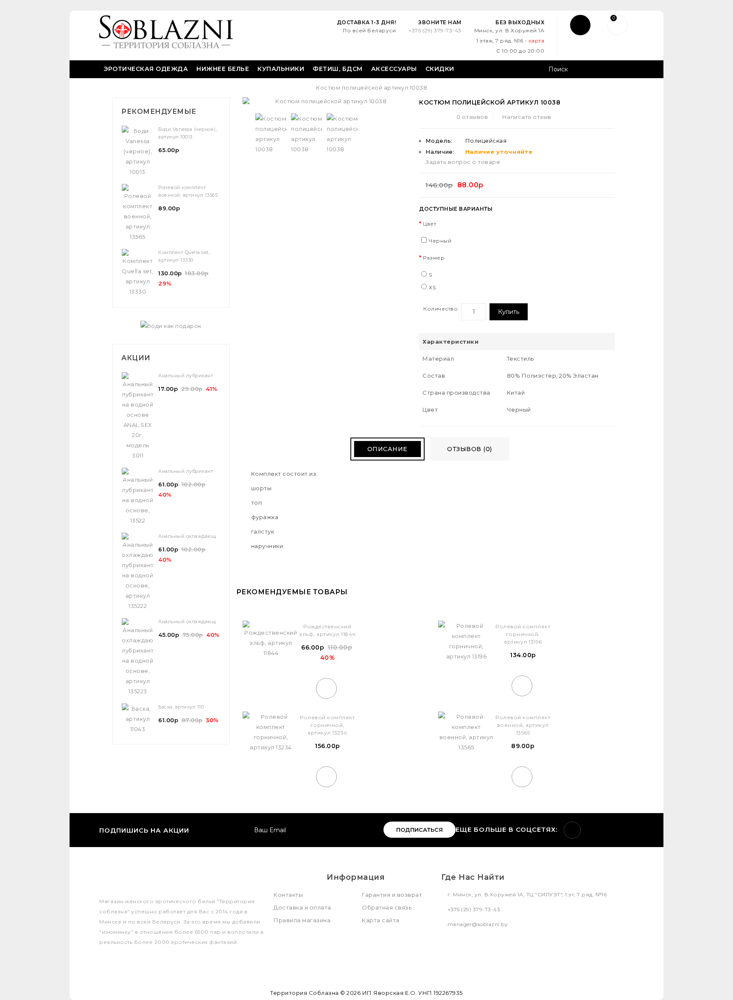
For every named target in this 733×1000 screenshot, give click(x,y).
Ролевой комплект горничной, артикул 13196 (522, 634)
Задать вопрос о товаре (462, 161)
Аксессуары (394, 69)
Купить (508, 312)
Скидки (439, 69)
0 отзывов (472, 116)
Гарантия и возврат (392, 894)
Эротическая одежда (146, 69)
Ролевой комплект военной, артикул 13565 (522, 725)
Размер (434, 257)
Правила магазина (302, 920)
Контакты (288, 894)
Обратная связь (386, 907)
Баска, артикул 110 (181, 707)
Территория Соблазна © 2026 (315, 992)
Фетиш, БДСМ (338, 69)
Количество (440, 308)
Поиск (624, 70)
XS (432, 287)
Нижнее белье (222, 69)
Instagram (572, 830)
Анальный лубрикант (185, 376)
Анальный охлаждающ (187, 536)
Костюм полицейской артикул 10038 (371, 87)
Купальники (280, 69)
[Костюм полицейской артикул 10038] (271, 133)
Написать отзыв (526, 116)
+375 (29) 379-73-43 (435, 30)
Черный (440, 240)
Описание (387, 449)
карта (537, 40)
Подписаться (419, 829)
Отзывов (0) (469, 449)
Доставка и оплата (302, 907)
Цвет (429, 223)
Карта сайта (381, 920)
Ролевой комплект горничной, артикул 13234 (327, 725)
